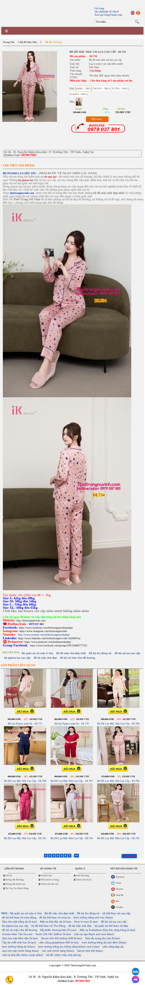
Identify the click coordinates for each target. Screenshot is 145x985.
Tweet (118, 883)
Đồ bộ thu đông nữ (100, 653)
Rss (117, 901)
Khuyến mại (46, 875)
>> (76, 855)
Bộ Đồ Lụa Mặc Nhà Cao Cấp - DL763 (118, 838)
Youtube (119, 889)
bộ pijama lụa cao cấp (17, 657)
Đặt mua (97, 119)
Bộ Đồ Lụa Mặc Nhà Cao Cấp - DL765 (25, 838)
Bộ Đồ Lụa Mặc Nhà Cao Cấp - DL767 (72, 781)
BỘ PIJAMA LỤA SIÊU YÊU (19, 173)
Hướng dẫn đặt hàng (14, 879)
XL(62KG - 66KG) (78, 94)
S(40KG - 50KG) (84, 88)
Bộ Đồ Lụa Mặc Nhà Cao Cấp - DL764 (72, 838)
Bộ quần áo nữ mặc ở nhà (37, 653)
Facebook (120, 877)
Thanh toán (116, 14)
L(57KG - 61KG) (120, 88)
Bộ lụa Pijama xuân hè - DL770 (72, 723)
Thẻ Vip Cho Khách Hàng (17, 888)
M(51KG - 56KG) (102, 88)
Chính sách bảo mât (49, 884)
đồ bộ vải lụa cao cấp (127, 653)
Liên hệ (8, 875)
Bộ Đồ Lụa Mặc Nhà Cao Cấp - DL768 (25, 781)
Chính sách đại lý (83, 879)
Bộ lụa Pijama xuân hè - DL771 (25, 723)
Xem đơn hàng (82, 875)
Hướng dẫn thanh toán (15, 884)
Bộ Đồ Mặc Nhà (28, 42)
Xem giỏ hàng (102, 14)
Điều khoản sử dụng (50, 879)
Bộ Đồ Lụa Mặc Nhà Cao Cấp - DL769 (118, 723)
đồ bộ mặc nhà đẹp (45, 657)
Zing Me (119, 895)
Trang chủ (8, 42)
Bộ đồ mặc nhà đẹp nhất (71, 653)
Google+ (119, 907)
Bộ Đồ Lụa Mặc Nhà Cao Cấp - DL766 (118, 781)
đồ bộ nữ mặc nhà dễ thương (77, 657)
